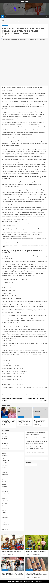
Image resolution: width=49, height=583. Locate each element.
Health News (4, 438)
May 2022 (4, 510)
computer (13, 394)
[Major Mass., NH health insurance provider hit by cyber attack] (24, 412)
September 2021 (5, 529)
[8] (39, 124)
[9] (26, 136)
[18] (35, 181)
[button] (5, 16)
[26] (8, 216)
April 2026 (4, 453)
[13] (40, 153)
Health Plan (4, 25)
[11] (18, 145)
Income (24, 394)
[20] (41, 194)
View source (4, 391)
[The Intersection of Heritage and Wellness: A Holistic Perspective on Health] (12, 542)
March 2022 (4, 515)
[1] (15, 95)
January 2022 (5, 519)
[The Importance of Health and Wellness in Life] (36, 542)
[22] (12, 204)
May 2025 (4, 458)
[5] (15, 106)
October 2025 (5, 455)
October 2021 (5, 527)
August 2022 (4, 503)
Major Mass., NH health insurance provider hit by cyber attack (24, 421)
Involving (28, 394)
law (32, 394)
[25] (30, 212)
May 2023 (4, 481)
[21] (38, 199)
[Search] (47, 16)
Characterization (7, 394)
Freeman (21, 394)
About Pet (4, 433)
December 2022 (5, 493)
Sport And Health (5, 446)
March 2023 (4, 486)
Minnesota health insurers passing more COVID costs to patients (37, 398)
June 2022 (4, 508)
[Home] (2, 16)
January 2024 (5, 465)
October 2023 (5, 472)
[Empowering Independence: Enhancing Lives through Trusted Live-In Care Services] (8, 412)
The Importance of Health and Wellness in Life (36, 437)
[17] (40, 173)
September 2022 (5, 500)
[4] (32, 103)
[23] (3, 209)
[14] (43, 156)
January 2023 (5, 491)
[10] (34, 141)
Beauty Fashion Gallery (31, 464)
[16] (25, 168)
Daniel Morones (6, 36)
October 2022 (5, 498)
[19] (19, 186)
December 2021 (5, 522)
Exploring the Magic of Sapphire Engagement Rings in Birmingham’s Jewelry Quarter (36, 575)
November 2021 (5, 524)
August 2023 (4, 477)
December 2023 (5, 467)
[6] (6, 108)
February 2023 (5, 488)
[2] (45, 96)
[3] (40, 98)
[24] (41, 210)
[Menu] (5, 16)
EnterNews (33, 581)
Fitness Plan (4, 436)
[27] (4, 246)
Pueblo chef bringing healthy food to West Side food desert (12, 398)
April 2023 (4, 484)
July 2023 (4, 479)
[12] (3, 151)
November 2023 (5, 469)
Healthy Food (5, 443)
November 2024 (5, 460)
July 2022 (4, 505)
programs (35, 394)
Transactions (42, 394)
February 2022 (5, 517)
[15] (9, 166)
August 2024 (4, 462)
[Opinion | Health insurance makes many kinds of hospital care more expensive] (40, 412)
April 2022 (4, 512)
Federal (17, 394)
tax (38, 394)
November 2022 (5, 496)
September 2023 (5, 474)
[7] (13, 119)
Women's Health (5, 448)
